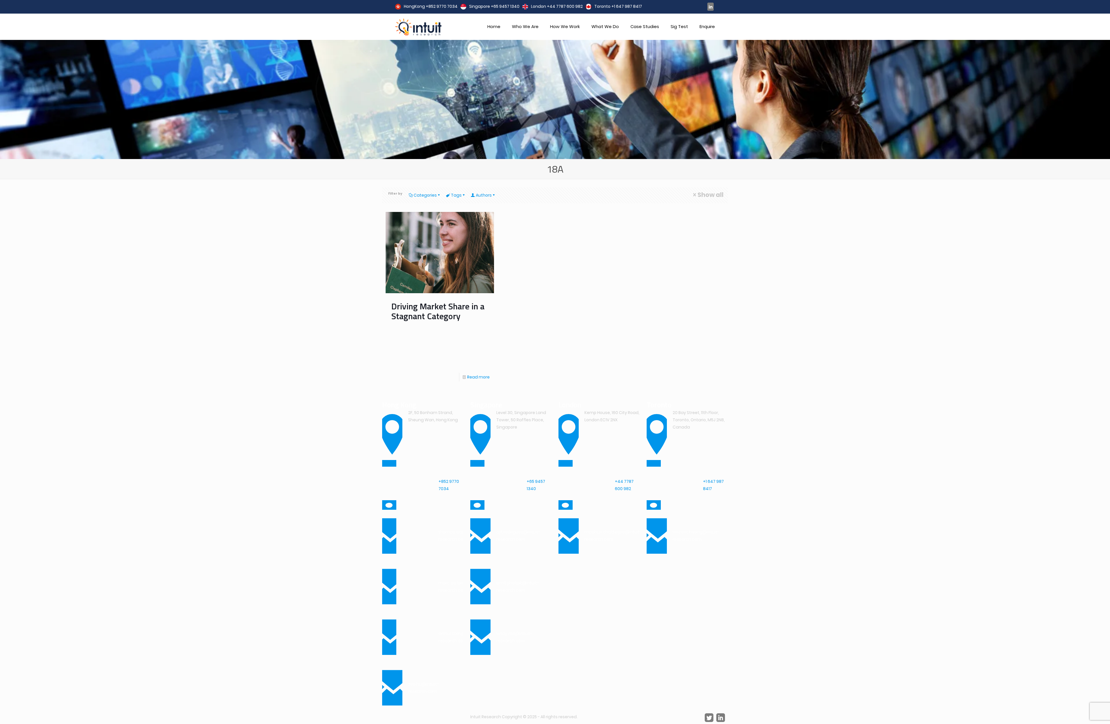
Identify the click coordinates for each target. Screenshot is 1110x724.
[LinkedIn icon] (710, 6)
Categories (425, 195)
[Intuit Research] (418, 27)
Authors (484, 195)
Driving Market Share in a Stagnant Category (437, 311)
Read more (478, 377)
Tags (456, 195)
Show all (711, 195)
